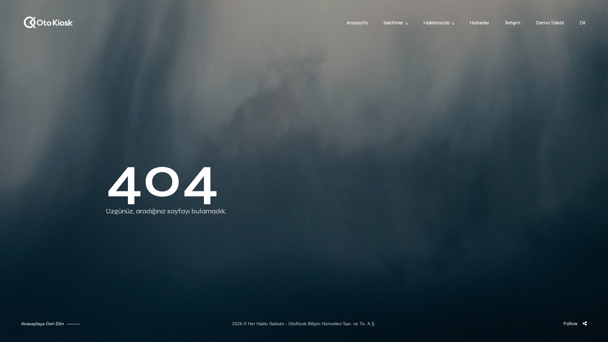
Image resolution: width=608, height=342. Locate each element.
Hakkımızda (437, 23)
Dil (582, 23)
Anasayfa (357, 23)
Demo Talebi (550, 23)
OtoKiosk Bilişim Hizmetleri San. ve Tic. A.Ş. (332, 323)
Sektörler (393, 23)
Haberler (479, 23)
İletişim (512, 23)
